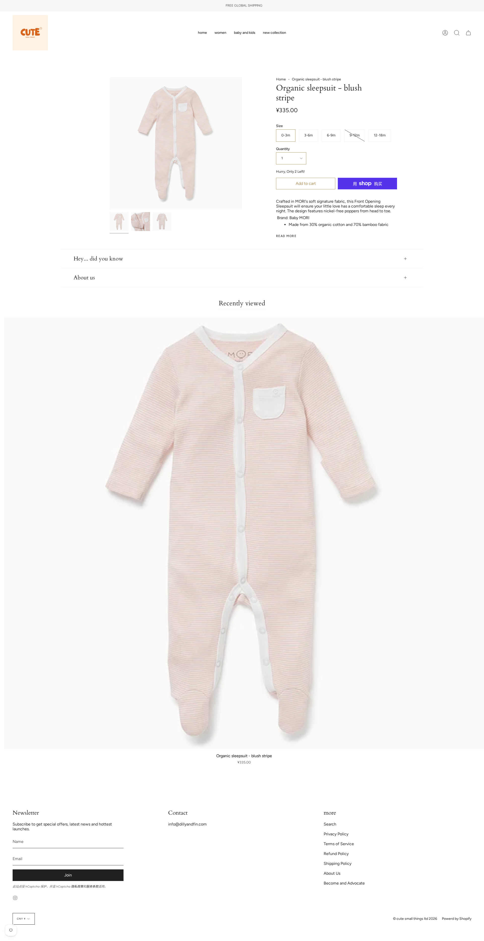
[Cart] (468, 32)
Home (281, 79)
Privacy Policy (336, 834)
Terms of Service (339, 843)
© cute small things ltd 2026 (415, 919)
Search (330, 824)
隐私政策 (77, 886)
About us (84, 277)
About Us (332, 873)
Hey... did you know (98, 258)
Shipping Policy (337, 863)
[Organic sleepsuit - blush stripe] (119, 221)
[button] (220, 32)
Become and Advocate (344, 883)
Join (68, 875)
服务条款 (92, 886)
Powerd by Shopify (456, 919)
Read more (286, 236)
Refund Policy (336, 853)
